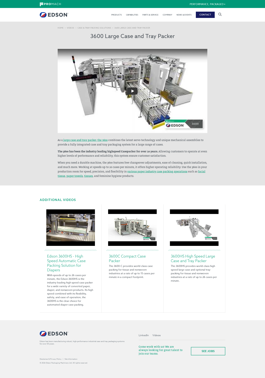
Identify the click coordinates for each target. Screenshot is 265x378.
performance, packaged (207, 4)
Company (167, 14)
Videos (70, 28)
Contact (205, 14)
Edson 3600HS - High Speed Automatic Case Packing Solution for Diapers (66, 263)
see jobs (208, 351)
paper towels (74, 176)
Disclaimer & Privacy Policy (50, 359)
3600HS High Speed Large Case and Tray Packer (193, 258)
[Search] (220, 14)
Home (60, 28)
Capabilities (132, 14)
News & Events (184, 14)
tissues (88, 176)
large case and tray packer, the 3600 (85, 140)
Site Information (71, 359)
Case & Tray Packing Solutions (94, 28)
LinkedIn (144, 335)
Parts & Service (150, 14)
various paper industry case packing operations (157, 171)
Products (116, 14)
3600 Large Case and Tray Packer (132, 28)
